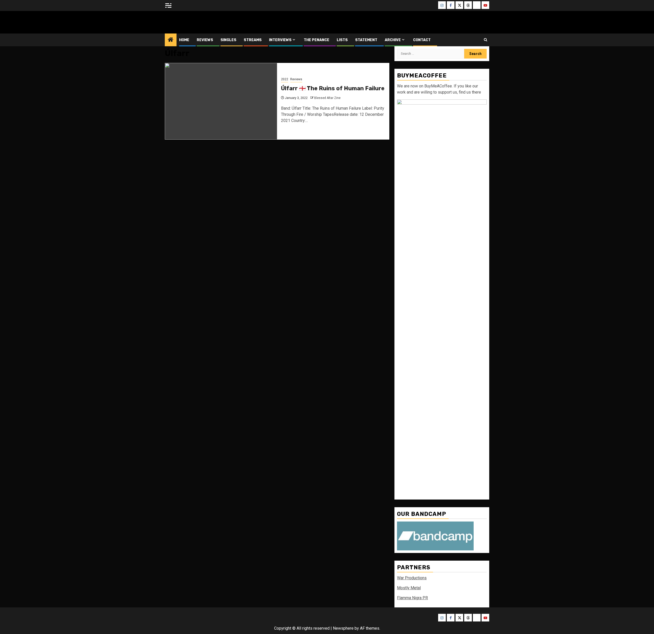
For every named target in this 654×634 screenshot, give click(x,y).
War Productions (412, 577)
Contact (422, 40)
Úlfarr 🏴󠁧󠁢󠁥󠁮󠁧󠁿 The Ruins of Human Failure (332, 88)
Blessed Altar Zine (198, 22)
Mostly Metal (409, 587)
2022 (284, 79)
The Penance (316, 40)
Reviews (205, 40)
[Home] (170, 40)
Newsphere (343, 628)
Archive (393, 40)
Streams (253, 40)
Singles (228, 40)
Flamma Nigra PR (412, 597)
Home (184, 40)
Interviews (280, 40)
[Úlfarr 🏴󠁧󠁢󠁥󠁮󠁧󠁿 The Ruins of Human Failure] (221, 101)
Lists (342, 40)
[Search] (485, 40)
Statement (366, 40)
